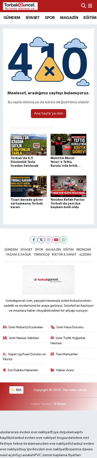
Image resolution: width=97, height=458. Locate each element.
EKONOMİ (83, 249)
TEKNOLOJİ (41, 254)
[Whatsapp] (63, 239)
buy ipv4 (27, 449)
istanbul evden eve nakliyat (33, 438)
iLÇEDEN (85, 254)
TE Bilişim (59, 404)
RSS (18, 390)
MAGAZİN (69, 18)
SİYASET (32, 18)
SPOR (50, 18)
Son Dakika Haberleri (23, 370)
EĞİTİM (89, 18)
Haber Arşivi (65, 370)
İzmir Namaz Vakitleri (24, 338)
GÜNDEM (11, 18)
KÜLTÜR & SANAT (64, 254)
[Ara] (83, 6)
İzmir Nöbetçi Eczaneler (26, 327)
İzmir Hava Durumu (70, 327)
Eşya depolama (63, 432)
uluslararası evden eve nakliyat (25, 432)
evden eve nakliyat (53, 444)
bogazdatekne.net (72, 438)
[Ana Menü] (90, 6)
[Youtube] (56, 239)
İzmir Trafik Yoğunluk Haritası (68, 340)
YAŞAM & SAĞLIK (18, 254)
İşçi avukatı (25, 455)
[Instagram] (48, 239)
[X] (41, 239)
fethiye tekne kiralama (19, 444)
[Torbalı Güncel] (20, 6)
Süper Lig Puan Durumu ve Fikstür (24, 356)
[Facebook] (33, 239)
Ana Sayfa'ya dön (48, 113)
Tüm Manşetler (67, 354)
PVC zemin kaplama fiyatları (58, 455)
